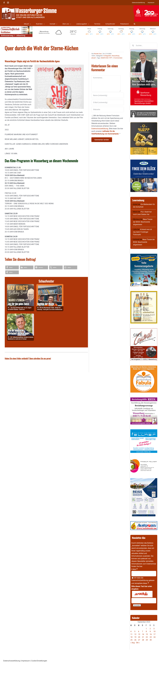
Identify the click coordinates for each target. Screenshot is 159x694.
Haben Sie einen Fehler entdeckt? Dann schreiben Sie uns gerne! (28, 358)
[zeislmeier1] (143, 522)
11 (131, 634)
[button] (134, 24)
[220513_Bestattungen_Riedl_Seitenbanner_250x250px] (143, 399)
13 (139, 634)
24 (154, 637)
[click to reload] (142, 594)
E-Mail (134, 569)
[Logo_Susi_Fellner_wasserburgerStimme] (143, 431)
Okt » (138, 643)
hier (140, 566)
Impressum (25, 661)
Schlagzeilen (107, 56)
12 (135, 634)
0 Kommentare (117, 58)
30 (151, 640)
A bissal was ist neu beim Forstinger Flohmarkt (142, 232)
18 (131, 637)
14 (143, 634)
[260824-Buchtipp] (49, 285)
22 (147, 637)
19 (135, 637)
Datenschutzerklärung (139, 580)
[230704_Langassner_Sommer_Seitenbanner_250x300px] (143, 255)
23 (151, 637)
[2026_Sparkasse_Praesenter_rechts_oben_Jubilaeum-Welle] (146, 6)
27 (139, 640)
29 (147, 640)
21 (143, 637)
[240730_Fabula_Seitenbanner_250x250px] (143, 367)
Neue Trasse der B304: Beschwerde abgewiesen (142, 222)
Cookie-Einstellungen (39, 661)
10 (154, 631)
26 (135, 640)
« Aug (132, 643)
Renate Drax (98, 53)
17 (154, 634)
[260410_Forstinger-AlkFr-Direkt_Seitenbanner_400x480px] (143, 292)
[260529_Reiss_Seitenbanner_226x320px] (143, 479)
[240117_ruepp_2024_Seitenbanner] (143, 123)
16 (151, 634)
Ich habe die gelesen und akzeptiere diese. (142, 580)
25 (131, 640)
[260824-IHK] (20, 315)
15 (147, 634)
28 (143, 640)
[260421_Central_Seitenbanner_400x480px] (143, 330)
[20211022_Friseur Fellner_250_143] (143, 459)
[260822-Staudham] (20, 285)
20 (139, 637)
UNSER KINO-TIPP (106, 58)
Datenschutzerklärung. (100, 129)
